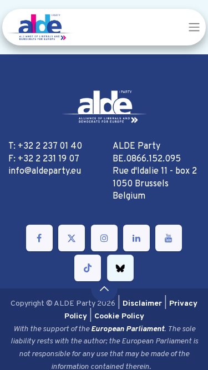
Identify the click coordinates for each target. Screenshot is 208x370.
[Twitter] (71, 238)
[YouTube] (168, 238)
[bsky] (120, 268)
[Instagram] (104, 238)
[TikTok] (87, 268)
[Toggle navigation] (194, 27)
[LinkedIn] (136, 238)
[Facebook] (39, 238)
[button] (104, 288)
